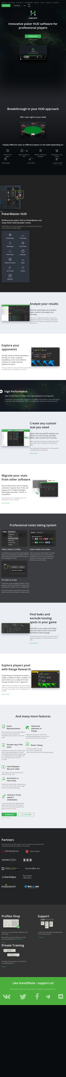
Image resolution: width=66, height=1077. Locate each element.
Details (4, 966)
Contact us (41, 937)
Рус (29, 4)
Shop (3, 942)
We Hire (56, 3)
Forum (42, 3)
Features (4, 3)
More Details (34, 453)
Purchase (12, 3)
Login (24, 5)
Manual (36, 3)
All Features (26, 814)
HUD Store (19, 3)
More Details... (19, 939)
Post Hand (6, 5)
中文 (29, 6)
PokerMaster (29, 3)
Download (17, 5)
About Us (49, 3)
